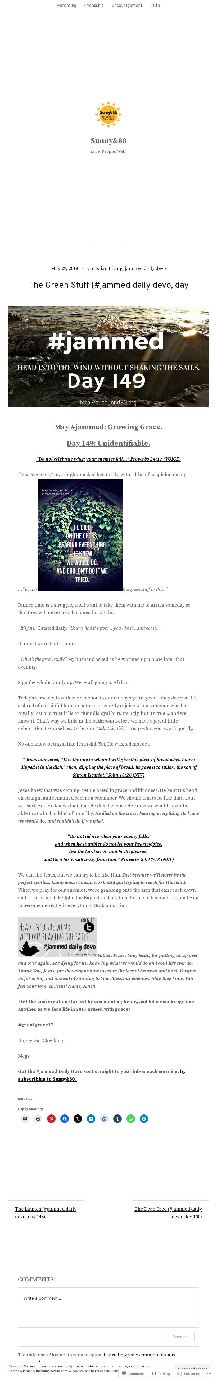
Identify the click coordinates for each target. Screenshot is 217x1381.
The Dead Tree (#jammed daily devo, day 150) (168, 1213)
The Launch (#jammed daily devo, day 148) (45, 1213)
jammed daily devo (145, 268)
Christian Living (105, 268)
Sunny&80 (108, 141)
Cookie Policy (109, 1371)
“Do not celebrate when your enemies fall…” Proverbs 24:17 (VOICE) (108, 459)
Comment (180, 1336)
